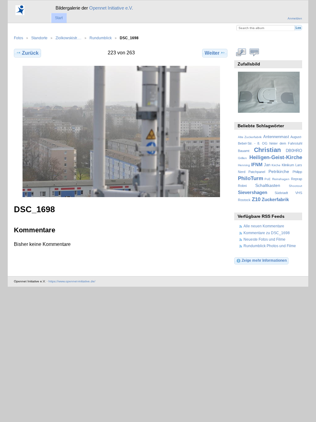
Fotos (18, 38)
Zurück (30, 53)
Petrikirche (278, 171)
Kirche (276, 165)
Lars (298, 165)
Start (59, 18)
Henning (244, 165)
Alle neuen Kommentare (263, 226)
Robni (242, 186)
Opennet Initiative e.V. (111, 8)
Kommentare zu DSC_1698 (266, 233)
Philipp (297, 172)
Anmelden (295, 18)
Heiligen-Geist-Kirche (275, 157)
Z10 (256, 199)
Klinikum (288, 165)
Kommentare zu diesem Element (254, 52)
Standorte (39, 38)
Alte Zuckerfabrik (250, 137)
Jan (267, 165)
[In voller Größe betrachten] (121, 131)
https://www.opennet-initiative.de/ (71, 281)
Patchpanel (256, 172)
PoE (267, 179)
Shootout (295, 186)
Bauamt (243, 151)
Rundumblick (100, 38)
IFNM (257, 164)
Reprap (296, 179)
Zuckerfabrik (275, 199)
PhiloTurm (250, 178)
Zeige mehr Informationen (264, 260)
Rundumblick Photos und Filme (269, 246)
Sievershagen (252, 192)
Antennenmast (276, 137)
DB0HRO (294, 151)
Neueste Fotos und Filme (264, 239)
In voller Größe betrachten (241, 52)
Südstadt (281, 193)
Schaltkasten (267, 185)
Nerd (241, 172)
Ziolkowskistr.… (68, 38)
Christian (267, 149)
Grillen (242, 158)
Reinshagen (280, 179)
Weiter (212, 53)
